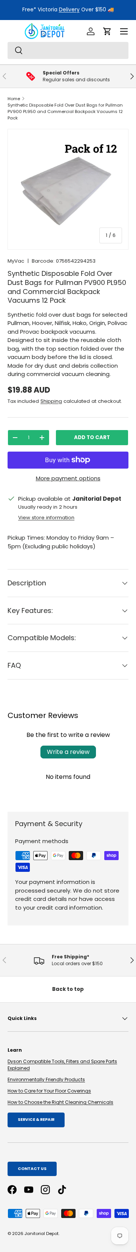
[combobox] (68, 50)
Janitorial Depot (42, 1233)
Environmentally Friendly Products (46, 1079)
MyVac (16, 261)
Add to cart (92, 437)
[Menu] (124, 31)
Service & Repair (36, 1119)
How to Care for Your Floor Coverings (49, 1091)
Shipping (51, 401)
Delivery (69, 9)
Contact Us (32, 1169)
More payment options (68, 478)
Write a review (68, 751)
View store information (46, 517)
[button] (107, 31)
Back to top (68, 989)
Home (14, 99)
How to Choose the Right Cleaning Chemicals (60, 1102)
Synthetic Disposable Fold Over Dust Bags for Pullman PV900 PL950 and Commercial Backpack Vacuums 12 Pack (65, 111)
